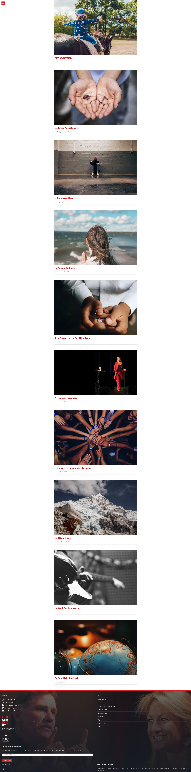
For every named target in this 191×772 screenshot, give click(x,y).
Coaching (100, 716)
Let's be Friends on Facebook (11, 711)
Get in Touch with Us (9, 702)
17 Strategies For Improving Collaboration (73, 468)
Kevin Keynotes (101, 703)
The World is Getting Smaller (67, 678)
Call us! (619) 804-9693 (10, 700)
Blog (99, 720)
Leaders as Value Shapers (66, 128)
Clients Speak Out (102, 713)
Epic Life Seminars (102, 723)
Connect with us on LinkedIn (11, 705)
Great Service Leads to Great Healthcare (72, 338)
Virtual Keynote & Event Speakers (106, 706)
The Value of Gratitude (64, 268)
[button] (3, 3)
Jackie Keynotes (102, 699)
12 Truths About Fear (63, 198)
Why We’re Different (103, 709)
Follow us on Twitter (9, 708)
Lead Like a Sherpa (62, 538)
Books (99, 726)
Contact (100, 730)
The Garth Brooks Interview (66, 608)
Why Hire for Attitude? (64, 58)
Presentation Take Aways (65, 398)
